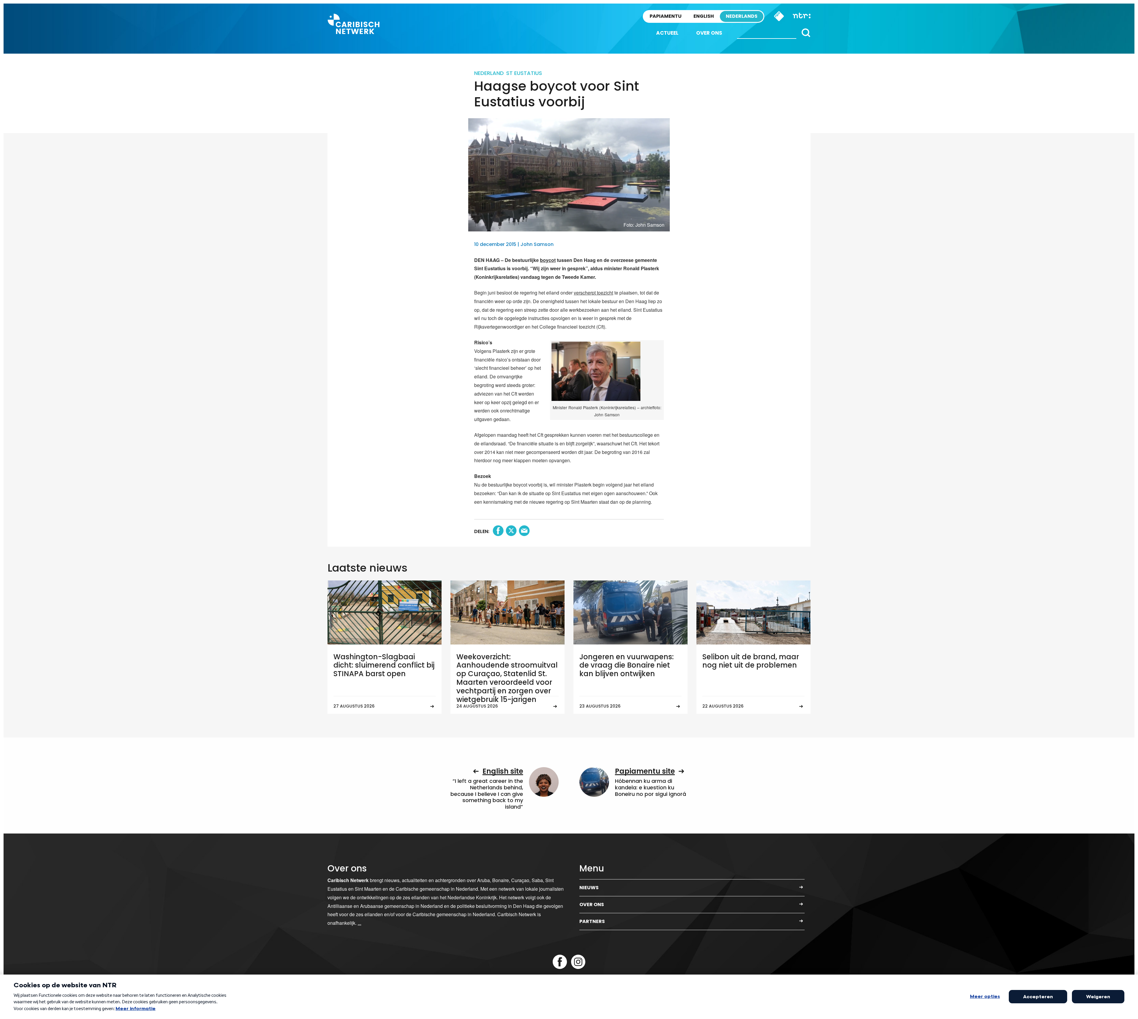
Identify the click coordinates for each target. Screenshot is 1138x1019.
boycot (548, 260)
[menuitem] (667, 33)
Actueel (667, 32)
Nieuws (589, 887)
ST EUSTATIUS (524, 73)
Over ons (709, 32)
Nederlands (741, 16)
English (703, 16)
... (359, 922)
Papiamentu (666, 16)
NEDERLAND (489, 73)
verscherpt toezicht (593, 292)
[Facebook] (560, 962)
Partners (592, 921)
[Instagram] (578, 962)
